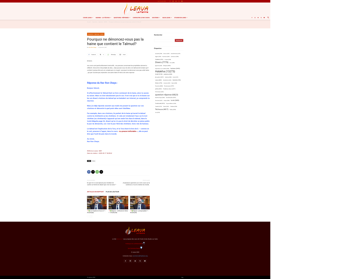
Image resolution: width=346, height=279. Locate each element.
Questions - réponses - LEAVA (99, 22)
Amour (166, 53)
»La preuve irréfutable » (127, 131)
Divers (93, 161)
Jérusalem (159, 77)
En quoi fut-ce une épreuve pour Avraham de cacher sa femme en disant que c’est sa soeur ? (101, 184)
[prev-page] (88, 216)
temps (166, 100)
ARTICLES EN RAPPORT (95, 192)
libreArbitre (167, 80)
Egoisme (158, 65)
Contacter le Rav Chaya (141, 17)
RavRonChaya (160, 97)
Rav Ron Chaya (92, 47)
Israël (158, 74)
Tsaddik (158, 106)
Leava (158, 80)
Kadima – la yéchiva (103, 17)
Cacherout (174, 56)
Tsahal (166, 106)
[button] (268, 18)
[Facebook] (170, 1)
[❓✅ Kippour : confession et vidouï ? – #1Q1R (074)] (118, 202)
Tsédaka (173, 106)
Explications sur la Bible (162, 68)
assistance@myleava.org (140, 256)
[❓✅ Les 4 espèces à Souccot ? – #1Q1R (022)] (97, 202)
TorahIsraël (160, 103)
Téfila (173, 109)
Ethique (167, 65)
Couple (168, 59)
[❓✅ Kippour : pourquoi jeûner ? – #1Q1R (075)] (140, 202)
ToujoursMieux (171, 103)
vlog (182, 277)
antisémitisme (175, 53)
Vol (157, 112)
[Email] (101, 172)
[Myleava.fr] (135, 9)
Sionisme (158, 100)
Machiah (177, 80)
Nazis (174, 83)
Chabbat (159, 59)
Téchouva (161, 109)
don (172, 62)
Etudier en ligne (180, 17)
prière (158, 89)
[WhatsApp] (97, 172)
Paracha (159, 86)
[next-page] (91, 216)
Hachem (175, 68)
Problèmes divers (169, 89)
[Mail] (176, 1)
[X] (179, 1)
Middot (158, 83)
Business (165, 56)
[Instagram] (173, 1)
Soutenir (155, 17)
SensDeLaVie (171, 97)
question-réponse (166, 95)
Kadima (168, 77)
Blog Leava (166, 17)
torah (175, 100)
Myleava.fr (120, 239)
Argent (158, 56)
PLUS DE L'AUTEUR (112, 192)
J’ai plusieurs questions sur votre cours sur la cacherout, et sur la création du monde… (136, 184)
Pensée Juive (169, 86)
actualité (158, 53)
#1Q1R (89, 208)
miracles (166, 83)
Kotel (175, 77)
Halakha (165, 71)
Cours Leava (87, 17)
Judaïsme (168, 74)
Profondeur (159, 91)
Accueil (89, 22)
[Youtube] (182, 1)
